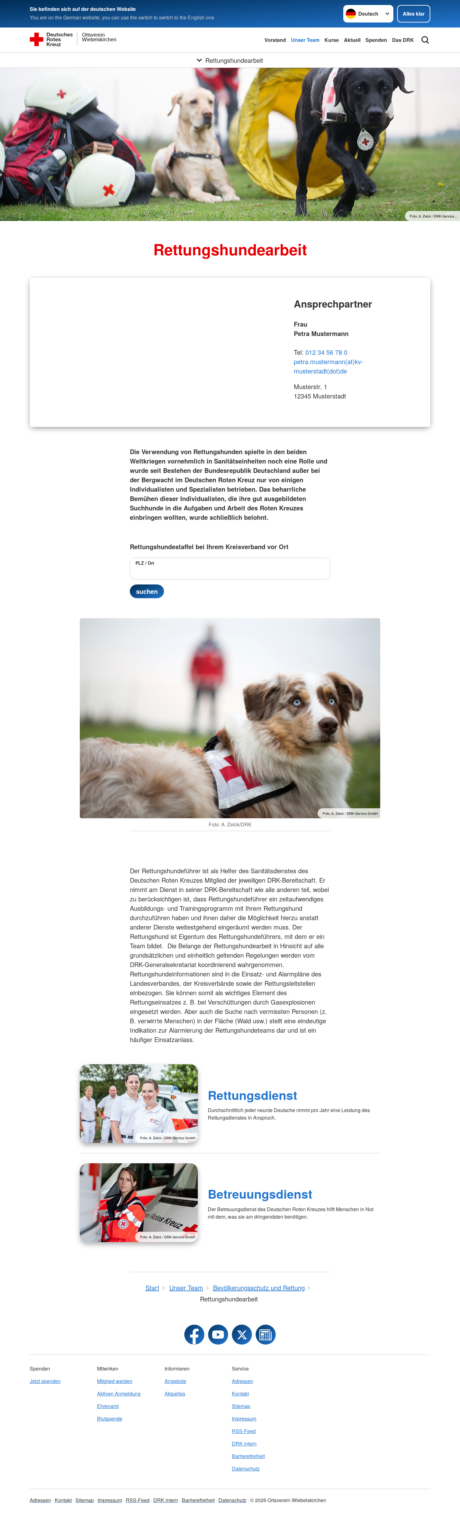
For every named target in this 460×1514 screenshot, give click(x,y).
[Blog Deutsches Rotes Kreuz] (266, 1335)
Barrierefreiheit (248, 1456)
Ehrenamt (108, 1406)
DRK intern (244, 1443)
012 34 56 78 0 (326, 352)
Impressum (244, 1418)
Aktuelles (175, 1393)
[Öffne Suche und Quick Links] (425, 40)
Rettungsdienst (252, 1095)
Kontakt (240, 1393)
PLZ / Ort (144, 563)
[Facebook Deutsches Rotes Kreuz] (194, 1335)
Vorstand (275, 39)
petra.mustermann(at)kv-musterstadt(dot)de (328, 366)
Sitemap (241, 1406)
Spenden (376, 39)
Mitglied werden (114, 1381)
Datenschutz (246, 1468)
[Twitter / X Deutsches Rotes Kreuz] (242, 1335)
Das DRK (403, 39)
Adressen (242, 1381)
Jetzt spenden (45, 1381)
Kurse (332, 39)
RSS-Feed (244, 1431)
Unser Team (305, 39)
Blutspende (109, 1418)
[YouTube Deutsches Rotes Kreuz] (218, 1335)
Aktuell (352, 39)
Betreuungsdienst (260, 1193)
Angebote (175, 1381)
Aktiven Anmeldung (119, 1393)
